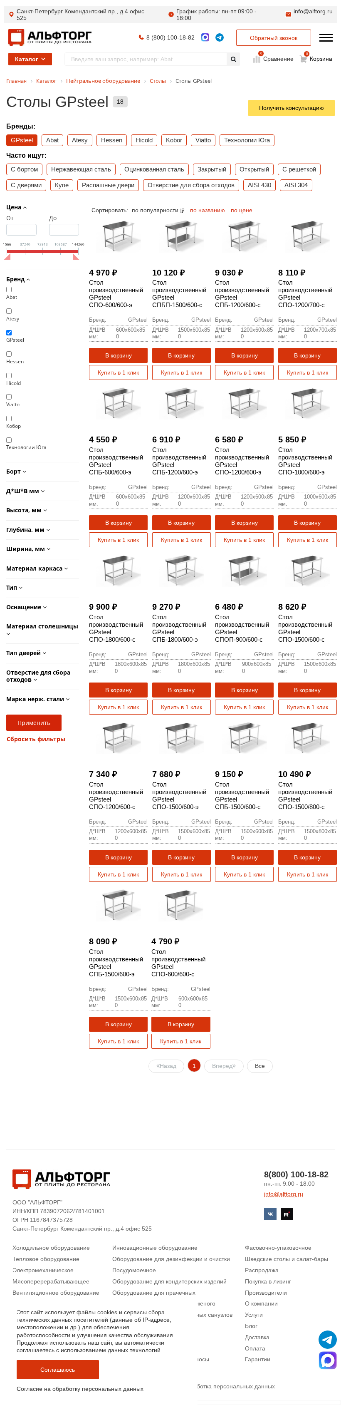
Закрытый (212, 169)
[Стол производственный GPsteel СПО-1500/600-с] (307, 570)
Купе (62, 185)
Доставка (257, 1337)
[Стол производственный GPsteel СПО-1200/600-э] (244, 403)
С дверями (26, 185)
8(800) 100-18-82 (296, 1174)
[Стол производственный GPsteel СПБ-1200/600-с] (244, 235)
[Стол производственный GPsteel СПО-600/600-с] (180, 904)
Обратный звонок (273, 38)
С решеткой (299, 169)
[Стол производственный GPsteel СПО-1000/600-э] (307, 403)
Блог (251, 1326)
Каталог (26, 59)
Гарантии (257, 1359)
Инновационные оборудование (155, 1247)
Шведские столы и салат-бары (286, 1259)
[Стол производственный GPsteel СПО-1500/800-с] (307, 737)
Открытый (254, 169)
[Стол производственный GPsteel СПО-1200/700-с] (307, 235)
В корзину (118, 355)
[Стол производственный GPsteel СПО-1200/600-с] (118, 737)
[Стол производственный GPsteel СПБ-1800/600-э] (181, 570)
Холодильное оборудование (51, 1247)
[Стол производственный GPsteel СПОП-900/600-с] (244, 570)
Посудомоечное (134, 1270)
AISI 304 (296, 185)
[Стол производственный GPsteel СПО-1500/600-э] (181, 737)
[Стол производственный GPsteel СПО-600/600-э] (118, 235)
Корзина (319, 57)
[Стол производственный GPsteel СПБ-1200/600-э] (181, 403)
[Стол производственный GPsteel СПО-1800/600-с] (118, 570)
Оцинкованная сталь (154, 169)
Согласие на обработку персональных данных (80, 1388)
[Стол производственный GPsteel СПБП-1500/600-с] (181, 235)
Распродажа (262, 1270)
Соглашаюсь (57, 1369)
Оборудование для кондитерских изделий (169, 1281)
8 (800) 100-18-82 (170, 37)
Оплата (255, 1348)
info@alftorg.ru (313, 11)
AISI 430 (259, 185)
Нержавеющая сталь (81, 169)
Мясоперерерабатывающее (50, 1281)
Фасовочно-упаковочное (278, 1247)
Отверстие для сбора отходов (191, 185)
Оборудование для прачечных (153, 1292)
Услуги (254, 1314)
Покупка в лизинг (268, 1281)
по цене (241, 210)
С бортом (24, 169)
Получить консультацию (291, 107)
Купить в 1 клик (118, 372)
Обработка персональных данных (228, 1386)
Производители (266, 1292)
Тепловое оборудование (45, 1259)
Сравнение (278, 58)
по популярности (156, 210)
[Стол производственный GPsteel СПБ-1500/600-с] (244, 737)
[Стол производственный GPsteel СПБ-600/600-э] (118, 403)
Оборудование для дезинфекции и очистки (171, 1259)
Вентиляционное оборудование (55, 1292)
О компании (261, 1303)
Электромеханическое (43, 1270)
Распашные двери (108, 185)
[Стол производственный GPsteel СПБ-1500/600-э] (118, 904)
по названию (208, 210)
